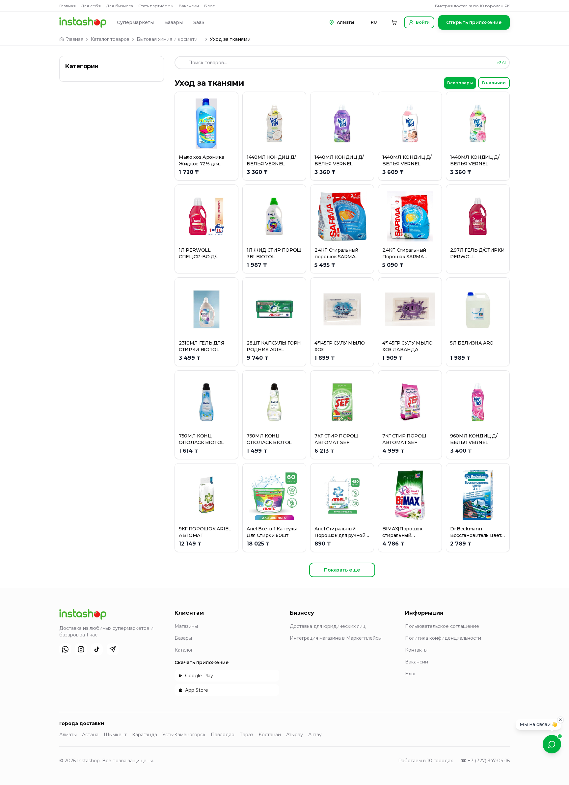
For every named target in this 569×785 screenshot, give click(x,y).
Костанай (269, 735)
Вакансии (189, 5)
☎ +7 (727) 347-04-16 (485, 761)
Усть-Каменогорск (183, 735)
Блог (209, 5)
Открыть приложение (474, 22)
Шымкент (115, 735)
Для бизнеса (119, 5)
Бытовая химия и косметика (170, 39)
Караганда (144, 735)
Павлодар (222, 735)
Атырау (294, 735)
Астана (90, 735)
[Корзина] (394, 22)
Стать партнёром (156, 5)
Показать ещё (342, 570)
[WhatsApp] (65, 649)
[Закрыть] (560, 720)
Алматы (68, 735)
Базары (173, 22)
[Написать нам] (552, 744)
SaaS (198, 22)
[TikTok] (97, 649)
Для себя (91, 5)
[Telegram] (113, 649)
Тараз (246, 735)
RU (374, 22)
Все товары (460, 82)
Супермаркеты (135, 22)
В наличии (494, 82)
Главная (67, 5)
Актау (315, 735)
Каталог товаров (110, 39)
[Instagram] (81, 649)
